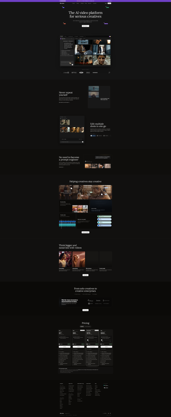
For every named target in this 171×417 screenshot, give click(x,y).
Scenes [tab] (81, 38)
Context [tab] (77, 38)
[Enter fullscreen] (110, 38)
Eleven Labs (79, 393)
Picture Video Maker (89, 387)
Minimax (78, 394)
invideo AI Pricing (97, 395)
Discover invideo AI (85, 232)
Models (78, 3)
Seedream (70, 397)
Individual (82, 326)
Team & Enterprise (87, 326)
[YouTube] (108, 413)
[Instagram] (107, 413)
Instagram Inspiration (98, 391)
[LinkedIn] (105, 413)
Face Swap (79, 399)
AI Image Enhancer (71, 391)
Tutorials (96, 387)
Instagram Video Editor (89, 388)
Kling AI (61, 401)
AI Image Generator (71, 385)
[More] (73, 38)
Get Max (78, 346)
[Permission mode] (71, 38)
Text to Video (62, 389)
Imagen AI (70, 401)
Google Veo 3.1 (62, 398)
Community (94, 3)
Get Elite (106, 346)
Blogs (95, 388)
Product (73, 3)
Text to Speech (79, 388)
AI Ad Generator (62, 395)
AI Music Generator (80, 387)
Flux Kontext (70, 398)
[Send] (72, 64)
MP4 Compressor (88, 395)
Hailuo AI (61, 405)
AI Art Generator (71, 387)
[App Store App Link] (107, 388)
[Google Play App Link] (107, 385)
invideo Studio (88, 383)
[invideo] (62, 413)
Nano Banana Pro (71, 394)
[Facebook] (110, 413)
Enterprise (82, 3)
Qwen (69, 400)
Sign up (109, 3)
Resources (89, 3)
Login (106, 3)
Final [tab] (84, 38)
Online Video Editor (88, 385)
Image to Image (71, 388)
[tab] (61, 36)
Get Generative (92, 346)
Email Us (96, 385)
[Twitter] (103, 413)
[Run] (82, 141)
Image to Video (62, 391)
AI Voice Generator (80, 385)
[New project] (85, 36)
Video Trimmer (88, 392)
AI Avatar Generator (62, 388)
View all (61, 408)
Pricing (86, 3)
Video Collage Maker (89, 391)
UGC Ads (61, 392)
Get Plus (64, 346)
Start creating (85, 310)
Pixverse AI (61, 404)
